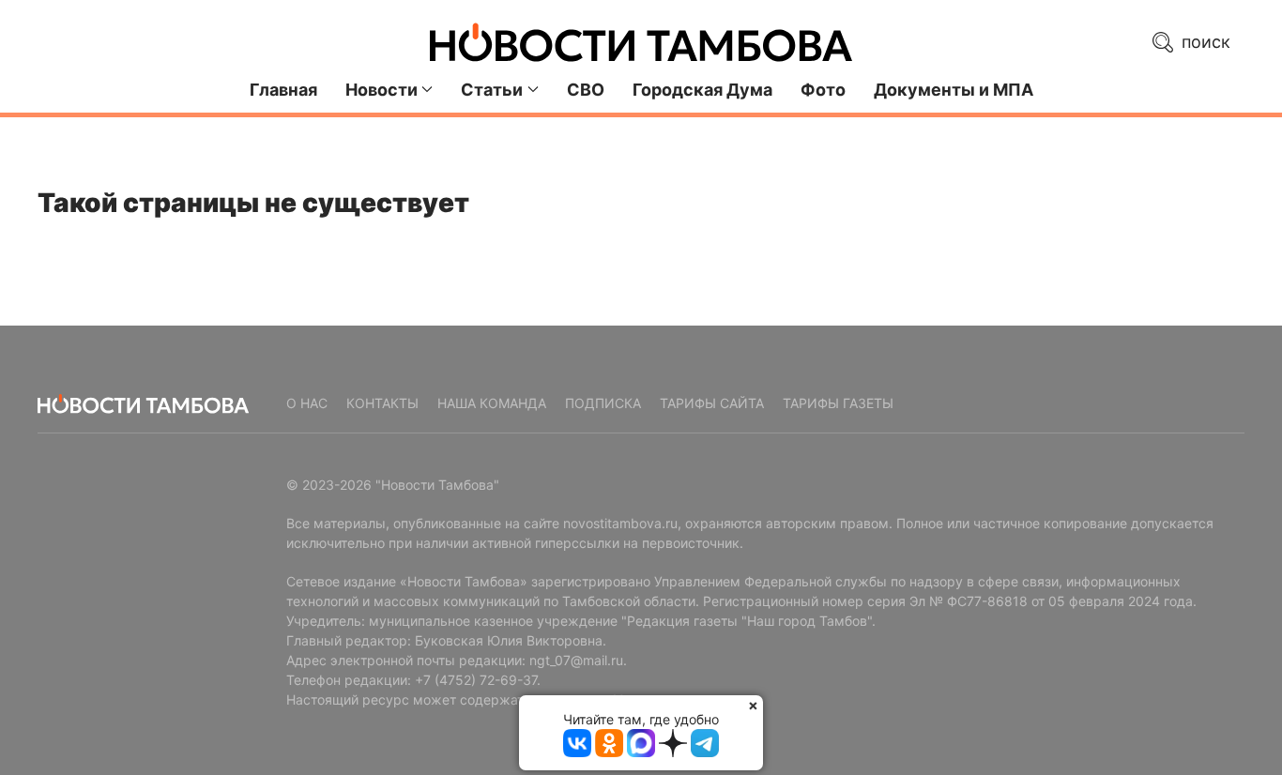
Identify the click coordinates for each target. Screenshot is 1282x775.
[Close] (753, 705)
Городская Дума (702, 89)
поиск (1203, 42)
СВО (585, 89)
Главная (283, 89)
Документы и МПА (953, 89)
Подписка (603, 403)
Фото (823, 89)
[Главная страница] (641, 42)
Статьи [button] (492, 89)
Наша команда (491, 403)
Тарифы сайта (712, 403)
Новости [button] (381, 89)
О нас (307, 403)
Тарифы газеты (838, 403)
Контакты (382, 403)
